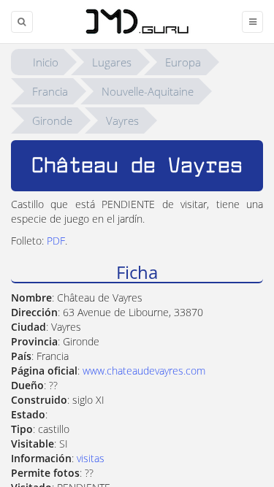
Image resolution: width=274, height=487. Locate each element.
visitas (90, 458)
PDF (56, 241)
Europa (183, 62)
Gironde (52, 120)
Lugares (112, 62)
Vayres (122, 120)
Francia (50, 91)
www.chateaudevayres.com (144, 370)
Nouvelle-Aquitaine (148, 91)
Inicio (45, 62)
